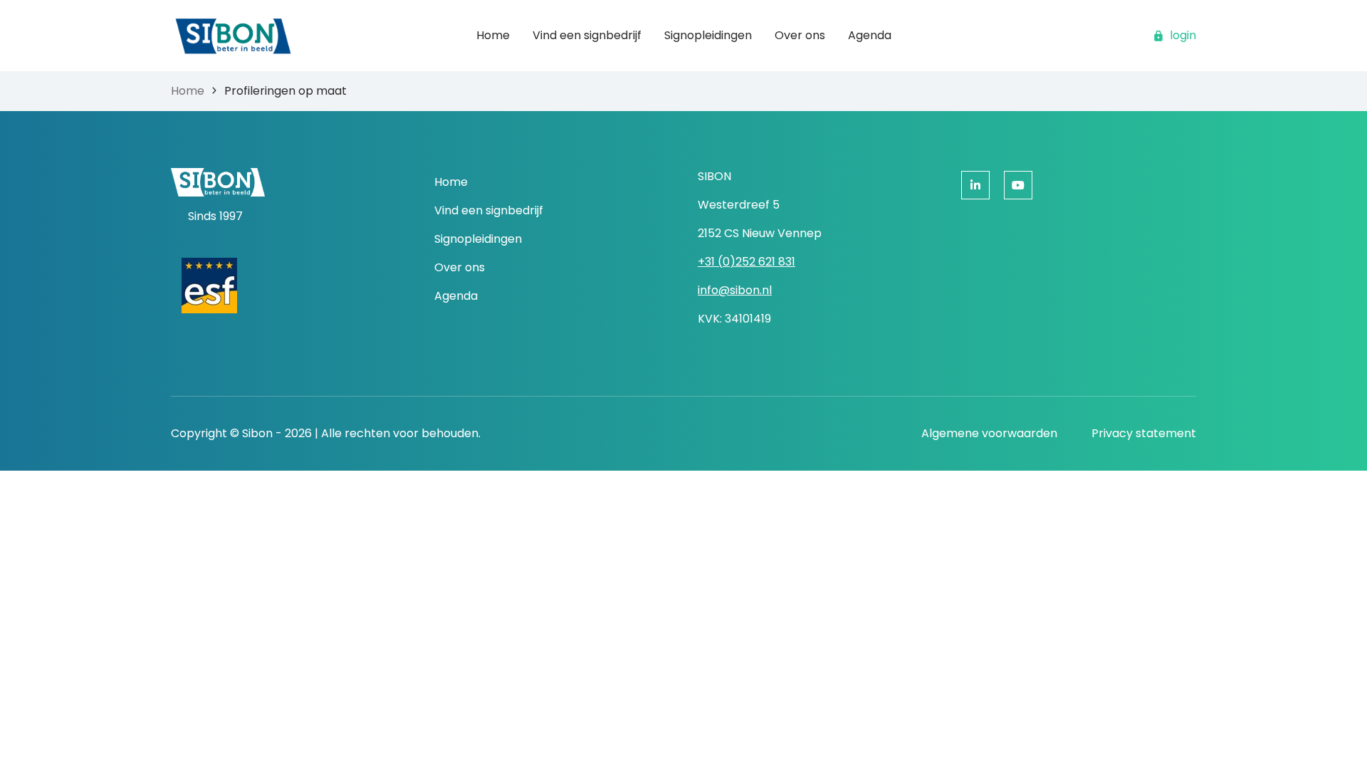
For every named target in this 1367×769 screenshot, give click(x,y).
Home (187, 91)
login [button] (1183, 35)
